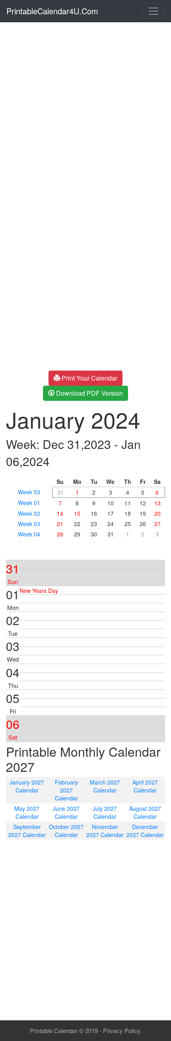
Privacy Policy (121, 1030)
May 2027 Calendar (26, 812)
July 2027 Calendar (105, 812)
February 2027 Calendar (66, 790)
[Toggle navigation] (153, 11)
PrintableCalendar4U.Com (52, 11)
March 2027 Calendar (105, 786)
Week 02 (29, 513)
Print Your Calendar (88, 378)
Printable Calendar (54, 1030)
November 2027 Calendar (105, 831)
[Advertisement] (85, 110)
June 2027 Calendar (66, 812)
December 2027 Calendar (145, 831)
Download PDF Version (88, 393)
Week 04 (29, 534)
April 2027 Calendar (145, 786)
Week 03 (29, 524)
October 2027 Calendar (66, 831)
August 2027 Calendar (145, 812)
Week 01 (29, 503)
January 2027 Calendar (27, 786)
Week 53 (29, 492)
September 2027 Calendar (27, 831)
